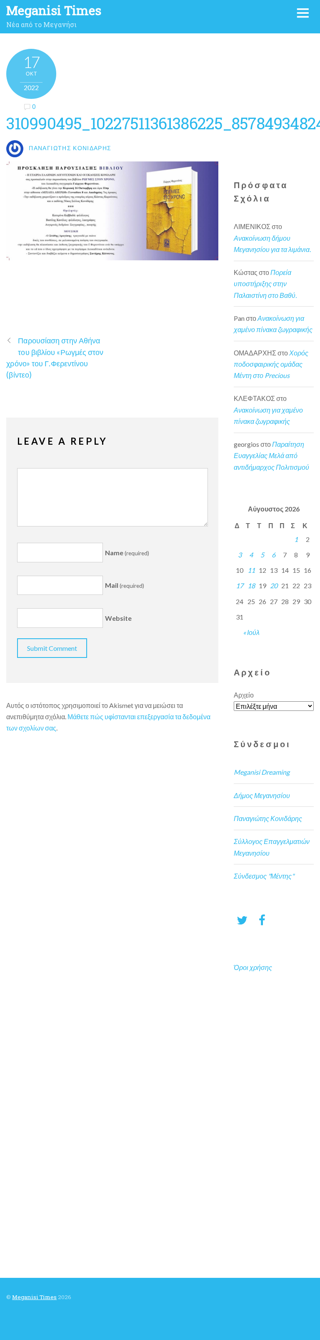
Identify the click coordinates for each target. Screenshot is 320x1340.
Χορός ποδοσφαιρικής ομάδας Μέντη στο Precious (271, 364)
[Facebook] (262, 920)
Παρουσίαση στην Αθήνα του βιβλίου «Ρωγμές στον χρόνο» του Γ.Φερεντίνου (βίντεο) (54, 357)
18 (251, 585)
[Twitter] (242, 920)
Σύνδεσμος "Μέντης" (264, 876)
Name (127, 553)
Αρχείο (244, 695)
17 (239, 585)
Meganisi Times (34, 1297)
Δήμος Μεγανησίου (262, 795)
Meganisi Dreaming (262, 772)
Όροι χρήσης (253, 967)
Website (118, 618)
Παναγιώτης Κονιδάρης (268, 818)
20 (274, 585)
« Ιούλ (251, 632)
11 (251, 570)
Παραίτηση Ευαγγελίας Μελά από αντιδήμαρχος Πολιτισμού (271, 455)
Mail (124, 585)
